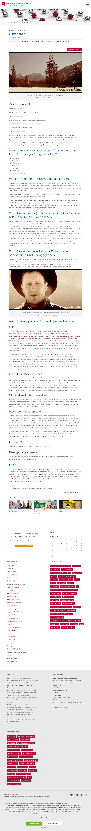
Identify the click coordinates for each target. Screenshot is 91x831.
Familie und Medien (66, 579)
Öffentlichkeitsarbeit (14, 627)
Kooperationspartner (14, 602)
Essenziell (44, 818)
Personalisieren (43, 827)
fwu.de (47, 457)
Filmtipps (21, 30)
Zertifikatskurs (12, 661)
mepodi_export (12, 618)
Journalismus (54, 586)
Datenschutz (66, 573)
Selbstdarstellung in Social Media (61, 620)
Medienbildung (29, 41)
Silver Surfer (11, 640)
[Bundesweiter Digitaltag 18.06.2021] (45, 507)
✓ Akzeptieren (34, 823)
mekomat (25, 418)
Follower (12, 434)
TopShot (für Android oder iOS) (37, 425)
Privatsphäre (68, 614)
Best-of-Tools (11, 572)
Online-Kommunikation (58, 610)
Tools (8, 655)
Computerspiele (67, 569)
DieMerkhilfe (16, 383)
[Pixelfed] (86, 795)
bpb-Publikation (12, 575)
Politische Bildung (56, 614)
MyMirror (21, 434)
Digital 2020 (11, 581)
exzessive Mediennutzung (67, 576)
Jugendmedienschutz (67, 586)
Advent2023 (11, 565)
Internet (70, 583)
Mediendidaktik (40, 41)
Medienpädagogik (68, 603)
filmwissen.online (68, 420)
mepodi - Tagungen (31, 760)
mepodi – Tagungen (14, 615)
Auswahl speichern (52, 823)
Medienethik (54, 600)
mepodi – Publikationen (15, 612)
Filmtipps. (65, 431)
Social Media (65, 624)
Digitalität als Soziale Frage (16, 584)
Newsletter (11, 624)
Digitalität (53, 576)
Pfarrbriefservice (12, 630)
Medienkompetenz (52, 41)
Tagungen (10, 646)
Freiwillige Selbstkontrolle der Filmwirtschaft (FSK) (29, 331)
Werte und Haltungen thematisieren (16, 511)
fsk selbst (35, 359)
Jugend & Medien (13, 593)
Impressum (15, 794)
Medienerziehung (67, 596)
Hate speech (61, 583)
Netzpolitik (76, 607)
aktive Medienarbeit (64, 566)
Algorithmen (76, 566)
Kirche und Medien (13, 599)
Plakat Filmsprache (36, 423)
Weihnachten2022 (13, 658)
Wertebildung (55, 627)
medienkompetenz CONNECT (24, 546)
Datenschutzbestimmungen (45, 813)
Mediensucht (55, 607)
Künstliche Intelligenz (69, 593)
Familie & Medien (13, 587)
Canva (43, 406)
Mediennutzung (56, 603)
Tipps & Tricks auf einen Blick (16, 652)
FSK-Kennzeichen (59, 354)
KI (77, 586)
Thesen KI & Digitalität (14, 649)
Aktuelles (15, 22)
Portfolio (10, 633)
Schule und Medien (57, 617)
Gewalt (53, 583)
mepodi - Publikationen (15, 760)
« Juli (51, 557)
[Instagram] (76, 795)
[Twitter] (71, 795)
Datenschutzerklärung (74, 803)
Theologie (74, 624)
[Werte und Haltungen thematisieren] (20, 507)
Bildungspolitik (55, 569)
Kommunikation (55, 593)
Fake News (54, 579)
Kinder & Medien (12, 596)
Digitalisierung (77, 573)
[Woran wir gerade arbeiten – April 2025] (70, 507)
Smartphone (54, 624)
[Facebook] (67, 795)
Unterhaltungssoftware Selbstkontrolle (22, 336)
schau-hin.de (61, 359)
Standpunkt (11, 643)
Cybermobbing (55, 573)
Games (77, 579)
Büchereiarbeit (12, 578)
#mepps (53, 566)
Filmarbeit (49, 418)
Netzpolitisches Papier (14, 621)
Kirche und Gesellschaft (69, 590)
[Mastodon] (81, 795)
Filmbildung (60, 418)
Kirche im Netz (55, 590)
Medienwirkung (65, 41)
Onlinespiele (71, 610)
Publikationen (11, 636)
